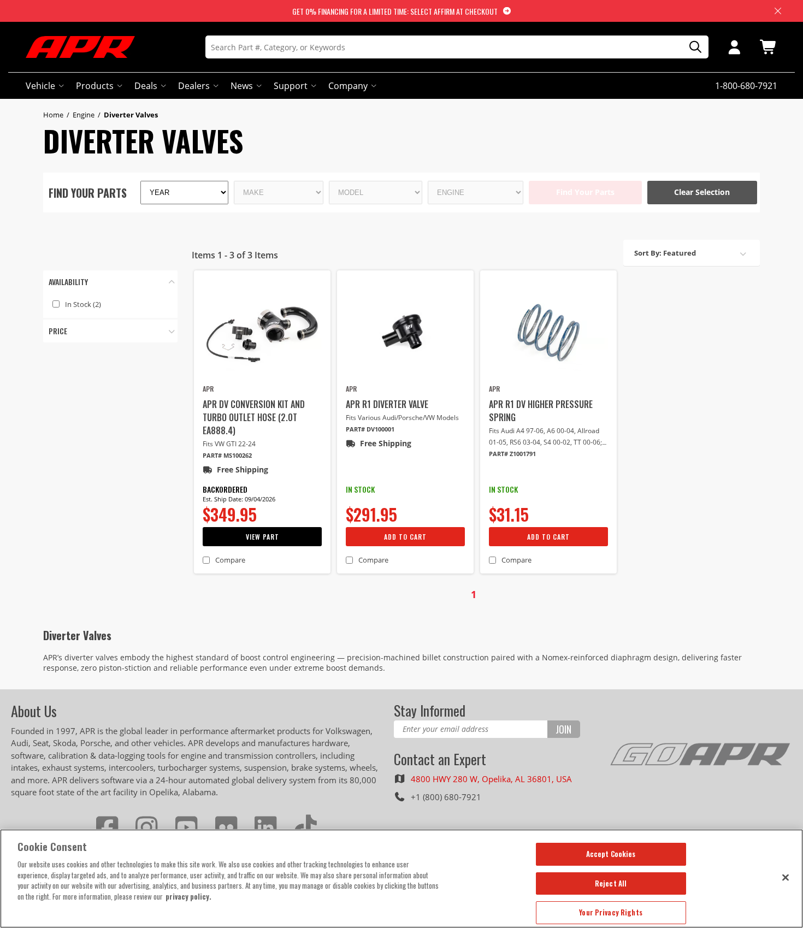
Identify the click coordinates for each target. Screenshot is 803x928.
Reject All (611, 883)
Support (291, 86)
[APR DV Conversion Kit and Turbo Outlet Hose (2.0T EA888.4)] (262, 331)
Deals (145, 86)
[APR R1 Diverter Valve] (405, 331)
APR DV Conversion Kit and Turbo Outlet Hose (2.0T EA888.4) (254, 417)
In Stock (83, 304)
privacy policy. (188, 896)
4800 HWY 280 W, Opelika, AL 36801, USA (491, 778)
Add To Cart (405, 536)
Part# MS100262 (227, 455)
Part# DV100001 (370, 429)
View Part (262, 536)
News (242, 86)
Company (348, 86)
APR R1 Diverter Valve (387, 404)
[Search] (691, 47)
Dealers (194, 86)
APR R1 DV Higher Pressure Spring (541, 411)
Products (95, 86)
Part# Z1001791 (512, 454)
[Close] (786, 877)
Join (563, 729)
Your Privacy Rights (610, 912)
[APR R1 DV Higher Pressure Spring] (548, 331)
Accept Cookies (611, 853)
